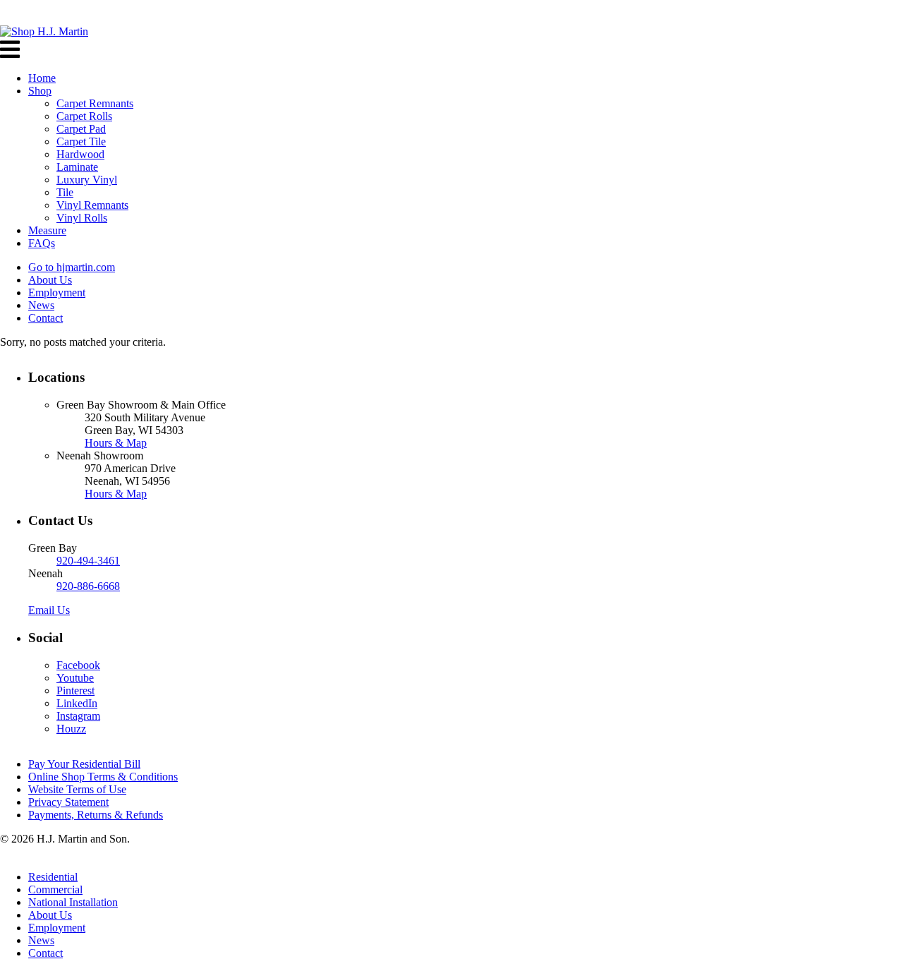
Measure (47, 230)
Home (42, 78)
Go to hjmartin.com (71, 267)
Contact (45, 318)
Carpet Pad (81, 129)
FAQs (41, 243)
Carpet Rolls (84, 116)
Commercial (55, 889)
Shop (39, 91)
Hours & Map (116, 443)
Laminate (77, 167)
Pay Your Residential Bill (84, 764)
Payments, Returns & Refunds (95, 815)
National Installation (73, 902)
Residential (53, 877)
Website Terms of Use (77, 789)
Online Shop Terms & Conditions (103, 777)
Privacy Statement (68, 802)
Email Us (49, 610)
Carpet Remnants (94, 103)
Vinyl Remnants (92, 205)
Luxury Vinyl (86, 180)
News (41, 305)
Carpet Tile (81, 141)
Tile (64, 192)
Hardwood (80, 154)
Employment (56, 292)
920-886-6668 (88, 586)
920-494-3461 (88, 561)
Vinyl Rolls (81, 218)
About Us (50, 280)
